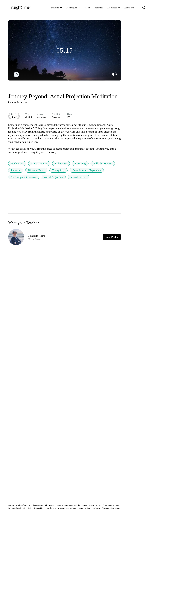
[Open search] (144, 7)
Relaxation (61, 163)
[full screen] (105, 74)
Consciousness (39, 163)
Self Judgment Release (23, 177)
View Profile (111, 237)
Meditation (17, 163)
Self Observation (102, 163)
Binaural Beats (36, 170)
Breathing (80, 163)
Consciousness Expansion (86, 170)
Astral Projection (53, 177)
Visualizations (78, 177)
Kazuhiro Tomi (20, 102)
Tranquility (58, 170)
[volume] (114, 74)
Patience (15, 170)
